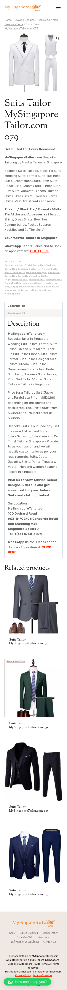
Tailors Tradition (29, 933)
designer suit (54, 279)
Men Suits (18, 276)
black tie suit (20, 279)
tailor (47, 286)
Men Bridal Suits (29, 265)
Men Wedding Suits (36, 276)
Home (12, 933)
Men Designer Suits (23, 269)
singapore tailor (20, 286)
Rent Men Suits (25, 937)
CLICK (34, 251)
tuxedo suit (46, 290)
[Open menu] (58, 7)
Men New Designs (36, 272)
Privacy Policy (23, 975)
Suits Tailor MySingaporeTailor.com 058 (28, 642)
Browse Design (50, 933)
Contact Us (49, 942)
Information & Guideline (25, 942)
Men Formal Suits (47, 269)
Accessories (44, 937)
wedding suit (12, 293)
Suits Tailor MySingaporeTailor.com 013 (28, 892)
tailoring (23, 290)
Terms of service (42, 975)
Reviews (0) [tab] (16, 313)
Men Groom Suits (14, 272)
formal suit (11, 283)
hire (21, 283)
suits (40, 286)
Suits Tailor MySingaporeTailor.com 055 (28, 725)
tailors (33, 290)
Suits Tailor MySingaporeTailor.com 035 (28, 809)
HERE (44, 251)
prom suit (31, 283)
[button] (57, 38)
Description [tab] (16, 306)
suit (33, 286)
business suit (37, 279)
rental (48, 283)
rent (41, 283)
